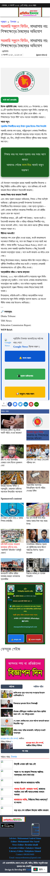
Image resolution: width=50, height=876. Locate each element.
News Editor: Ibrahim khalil (25, 845)
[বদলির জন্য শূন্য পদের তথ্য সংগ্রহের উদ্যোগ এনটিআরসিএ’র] (7, 694)
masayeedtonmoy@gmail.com (28, 857)
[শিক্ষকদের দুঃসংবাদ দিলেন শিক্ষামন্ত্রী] (7, 703)
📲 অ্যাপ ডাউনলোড (25, 376)
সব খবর (25, 751)
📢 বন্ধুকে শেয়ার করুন (25, 393)
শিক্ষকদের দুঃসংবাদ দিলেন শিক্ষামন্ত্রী (25, 703)
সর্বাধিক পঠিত (38, 686)
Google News (20, 346)
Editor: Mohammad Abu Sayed (25, 841)
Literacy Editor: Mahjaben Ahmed (25, 851)
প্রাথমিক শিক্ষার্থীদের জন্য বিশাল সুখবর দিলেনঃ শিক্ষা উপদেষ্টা (23, 126)
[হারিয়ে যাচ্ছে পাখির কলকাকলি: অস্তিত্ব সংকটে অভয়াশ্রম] (7, 732)
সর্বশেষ (11, 686)
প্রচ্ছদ (3, 21)
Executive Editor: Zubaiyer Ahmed (25, 848)
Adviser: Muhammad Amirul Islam (25, 838)
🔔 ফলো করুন (25, 358)
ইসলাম (13, 21)
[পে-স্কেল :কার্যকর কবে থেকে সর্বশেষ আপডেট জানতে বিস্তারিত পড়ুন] (7, 722)
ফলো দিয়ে (26, 165)
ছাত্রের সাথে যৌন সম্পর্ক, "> (12, 740)
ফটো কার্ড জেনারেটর (9, 100)
